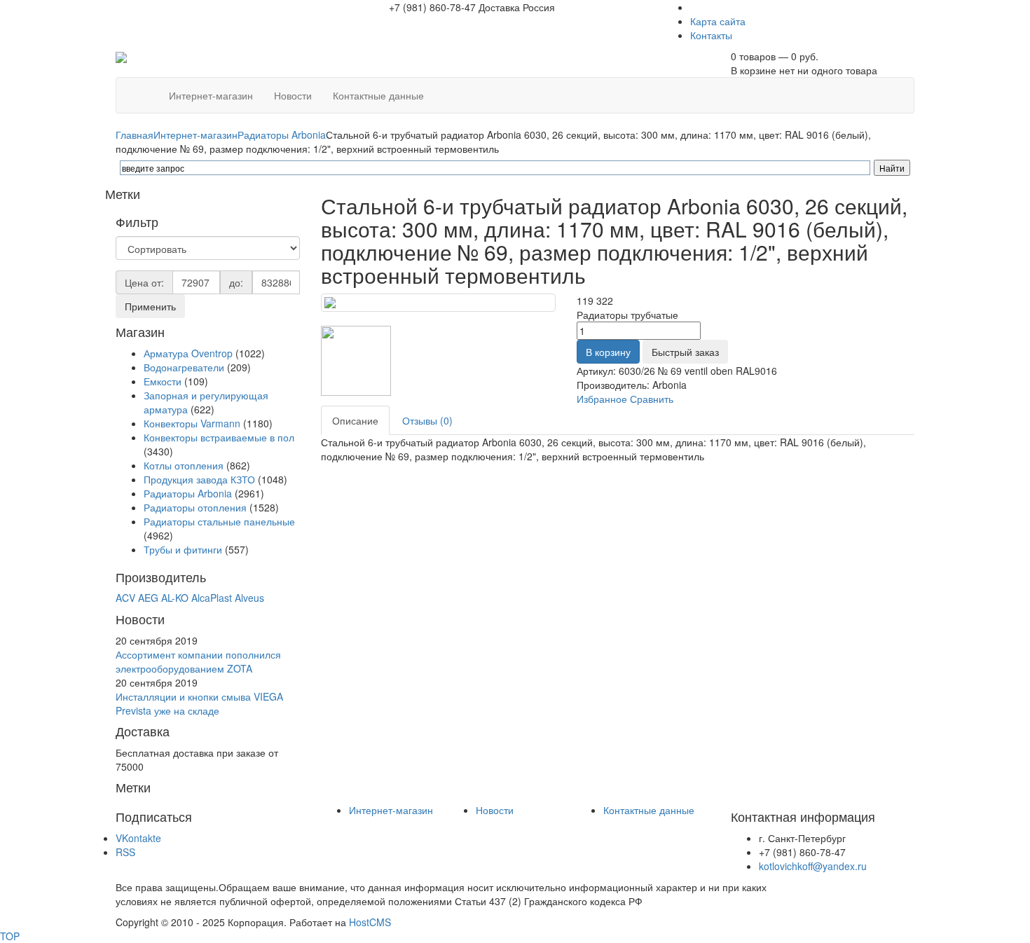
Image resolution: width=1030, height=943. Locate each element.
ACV (125, 598)
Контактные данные (648, 810)
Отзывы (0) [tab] (427, 420)
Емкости (162, 381)
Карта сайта (718, 21)
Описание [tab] (355, 420)
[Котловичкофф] (147, 88)
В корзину (608, 352)
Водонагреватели (184, 367)
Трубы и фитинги (184, 549)
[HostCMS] (121, 56)
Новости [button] (293, 95)
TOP (10, 936)
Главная (134, 135)
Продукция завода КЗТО (199, 479)
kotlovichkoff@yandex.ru (813, 866)
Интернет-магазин (195, 135)
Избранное (602, 399)
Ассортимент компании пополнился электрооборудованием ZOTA (198, 661)
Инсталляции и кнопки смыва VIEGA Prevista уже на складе (199, 703)
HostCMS (370, 922)
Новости (495, 810)
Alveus (249, 598)
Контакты (711, 35)
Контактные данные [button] (378, 95)
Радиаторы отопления (195, 507)
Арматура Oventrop (188, 353)
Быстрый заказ (685, 352)
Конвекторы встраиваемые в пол (219, 437)
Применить (150, 306)
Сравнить (651, 399)
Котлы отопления (184, 465)
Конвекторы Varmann (192, 423)
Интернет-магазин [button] (211, 95)
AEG (148, 598)
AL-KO (174, 598)
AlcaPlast (211, 598)
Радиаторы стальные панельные (219, 521)
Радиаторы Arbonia (282, 135)
